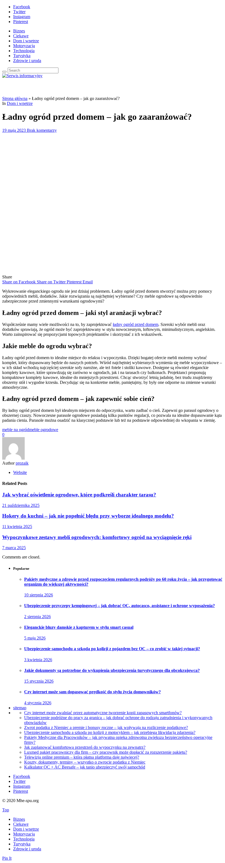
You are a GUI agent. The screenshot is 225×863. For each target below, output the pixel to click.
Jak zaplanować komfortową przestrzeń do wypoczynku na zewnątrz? (84, 747)
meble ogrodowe (43, 429)
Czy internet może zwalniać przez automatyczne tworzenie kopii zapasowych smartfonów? (103, 712)
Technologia (24, 50)
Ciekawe (21, 35)
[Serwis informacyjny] (22, 75)
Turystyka (21, 55)
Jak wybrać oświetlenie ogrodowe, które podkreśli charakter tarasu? (79, 495)
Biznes (19, 31)
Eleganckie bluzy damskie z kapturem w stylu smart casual (78, 627)
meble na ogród (15, 429)
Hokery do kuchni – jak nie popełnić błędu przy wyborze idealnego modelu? (88, 516)
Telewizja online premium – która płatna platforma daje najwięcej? (81, 757)
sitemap (19, 707)
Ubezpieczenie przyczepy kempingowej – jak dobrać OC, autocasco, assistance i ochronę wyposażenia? (119, 605)
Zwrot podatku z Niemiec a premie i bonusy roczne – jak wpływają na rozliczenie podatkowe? (106, 727)
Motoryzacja (24, 45)
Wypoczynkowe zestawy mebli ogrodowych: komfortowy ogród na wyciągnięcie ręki (97, 537)
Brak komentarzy (42, 130)
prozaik (22, 463)
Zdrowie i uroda (27, 60)
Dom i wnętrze (26, 40)
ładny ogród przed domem (135, 324)
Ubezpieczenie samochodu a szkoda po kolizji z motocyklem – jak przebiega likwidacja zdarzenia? (109, 732)
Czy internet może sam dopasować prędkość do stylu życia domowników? (92, 691)
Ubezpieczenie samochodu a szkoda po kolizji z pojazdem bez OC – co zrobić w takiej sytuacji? (112, 648)
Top (5, 810)
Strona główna (14, 98)
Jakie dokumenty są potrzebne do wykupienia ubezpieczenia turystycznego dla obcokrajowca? (112, 670)
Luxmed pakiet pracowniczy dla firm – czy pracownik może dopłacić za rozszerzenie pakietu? (105, 752)
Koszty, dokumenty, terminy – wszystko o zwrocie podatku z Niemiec (84, 762)
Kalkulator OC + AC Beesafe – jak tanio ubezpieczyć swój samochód (84, 767)
